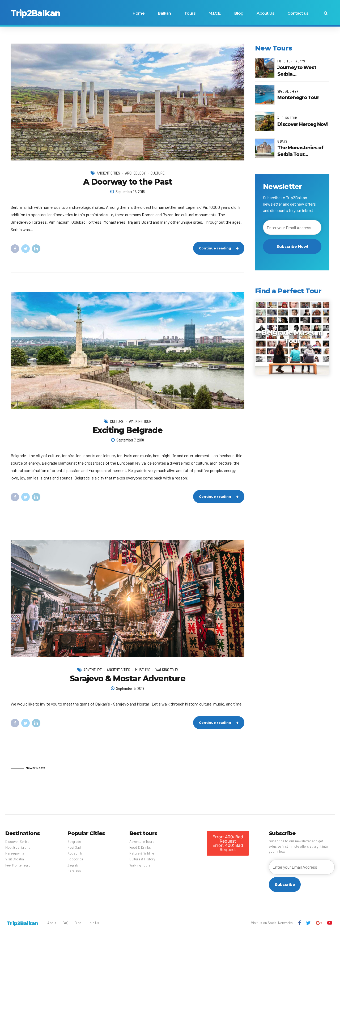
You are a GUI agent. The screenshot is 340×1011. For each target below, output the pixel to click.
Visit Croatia (14, 859)
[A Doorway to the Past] (127, 102)
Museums (142, 669)
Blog (238, 13)
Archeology (135, 173)
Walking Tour (140, 421)
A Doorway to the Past (127, 182)
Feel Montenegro (18, 865)
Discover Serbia (17, 841)
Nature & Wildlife (141, 853)
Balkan (164, 13)
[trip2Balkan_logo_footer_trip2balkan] (22, 923)
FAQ (65, 923)
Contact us (297, 13)
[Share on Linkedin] (36, 248)
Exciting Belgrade (128, 430)
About (51, 923)
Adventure (92, 669)
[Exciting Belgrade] (127, 350)
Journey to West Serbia (296, 71)
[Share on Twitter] (25, 248)
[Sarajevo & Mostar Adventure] (127, 598)
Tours (190, 13)
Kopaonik (74, 853)
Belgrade (74, 841)
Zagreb (72, 865)
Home (138, 13)
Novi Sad (74, 847)
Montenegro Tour (298, 97)
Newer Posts (35, 768)
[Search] (326, 13)
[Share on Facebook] (15, 248)
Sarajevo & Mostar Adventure (127, 678)
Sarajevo (74, 871)
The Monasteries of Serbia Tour (300, 151)
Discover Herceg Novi (302, 124)
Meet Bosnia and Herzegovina (17, 850)
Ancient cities (108, 173)
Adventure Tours (141, 841)
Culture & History (142, 859)
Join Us (93, 923)
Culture (157, 173)
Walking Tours (140, 865)
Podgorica (75, 859)
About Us (265, 13)
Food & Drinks (140, 847)
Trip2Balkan (35, 13)
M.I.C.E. (215, 13)
